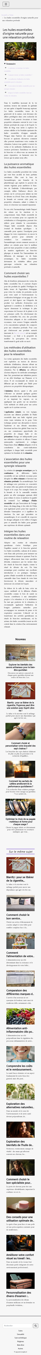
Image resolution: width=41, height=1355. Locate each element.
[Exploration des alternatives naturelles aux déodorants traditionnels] (20, 1092)
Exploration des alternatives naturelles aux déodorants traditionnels (19, 1108)
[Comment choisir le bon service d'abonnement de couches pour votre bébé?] (20, 903)
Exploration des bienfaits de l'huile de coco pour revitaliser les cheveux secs (20, 1146)
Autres (20, 1348)
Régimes (20, 1341)
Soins (11, 15)
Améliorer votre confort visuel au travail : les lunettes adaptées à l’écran (20, 1260)
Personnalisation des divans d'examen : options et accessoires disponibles (19, 1297)
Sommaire (10, 64)
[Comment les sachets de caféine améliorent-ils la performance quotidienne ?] (20, 769)
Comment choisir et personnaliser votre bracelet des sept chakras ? (20, 745)
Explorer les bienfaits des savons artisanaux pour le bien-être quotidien (20, 667)
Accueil (4, 15)
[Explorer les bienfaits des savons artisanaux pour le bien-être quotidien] (20, 652)
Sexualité (20, 1334)
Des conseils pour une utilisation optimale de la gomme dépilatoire (19, 1220)
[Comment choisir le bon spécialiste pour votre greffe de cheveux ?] (20, 1167)
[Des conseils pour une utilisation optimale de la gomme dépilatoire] (20, 1205)
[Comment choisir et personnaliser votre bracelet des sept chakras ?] (20, 731)
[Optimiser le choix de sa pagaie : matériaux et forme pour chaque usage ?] (20, 807)
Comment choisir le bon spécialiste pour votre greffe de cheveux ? (20, 1184)
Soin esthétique (21, 1337)
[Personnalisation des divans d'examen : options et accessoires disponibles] (20, 1280)
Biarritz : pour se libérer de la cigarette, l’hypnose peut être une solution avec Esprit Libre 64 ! (20, 706)
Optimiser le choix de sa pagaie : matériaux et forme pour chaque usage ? (20, 821)
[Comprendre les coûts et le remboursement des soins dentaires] (20, 1054)
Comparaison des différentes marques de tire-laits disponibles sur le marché (20, 995)
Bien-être (20, 1345)
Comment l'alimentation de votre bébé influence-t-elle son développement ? (19, 957)
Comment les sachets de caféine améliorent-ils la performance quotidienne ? (20, 783)
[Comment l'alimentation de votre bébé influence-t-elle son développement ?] (20, 940)
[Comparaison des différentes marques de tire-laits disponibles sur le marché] (20, 978)
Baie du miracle (19, 333)
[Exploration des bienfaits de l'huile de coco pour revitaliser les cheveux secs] (20, 1129)
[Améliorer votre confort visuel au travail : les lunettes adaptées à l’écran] (20, 1242)
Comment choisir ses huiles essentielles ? (20, 75)
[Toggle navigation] (6, 4)
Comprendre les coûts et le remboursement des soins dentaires (19, 1069)
